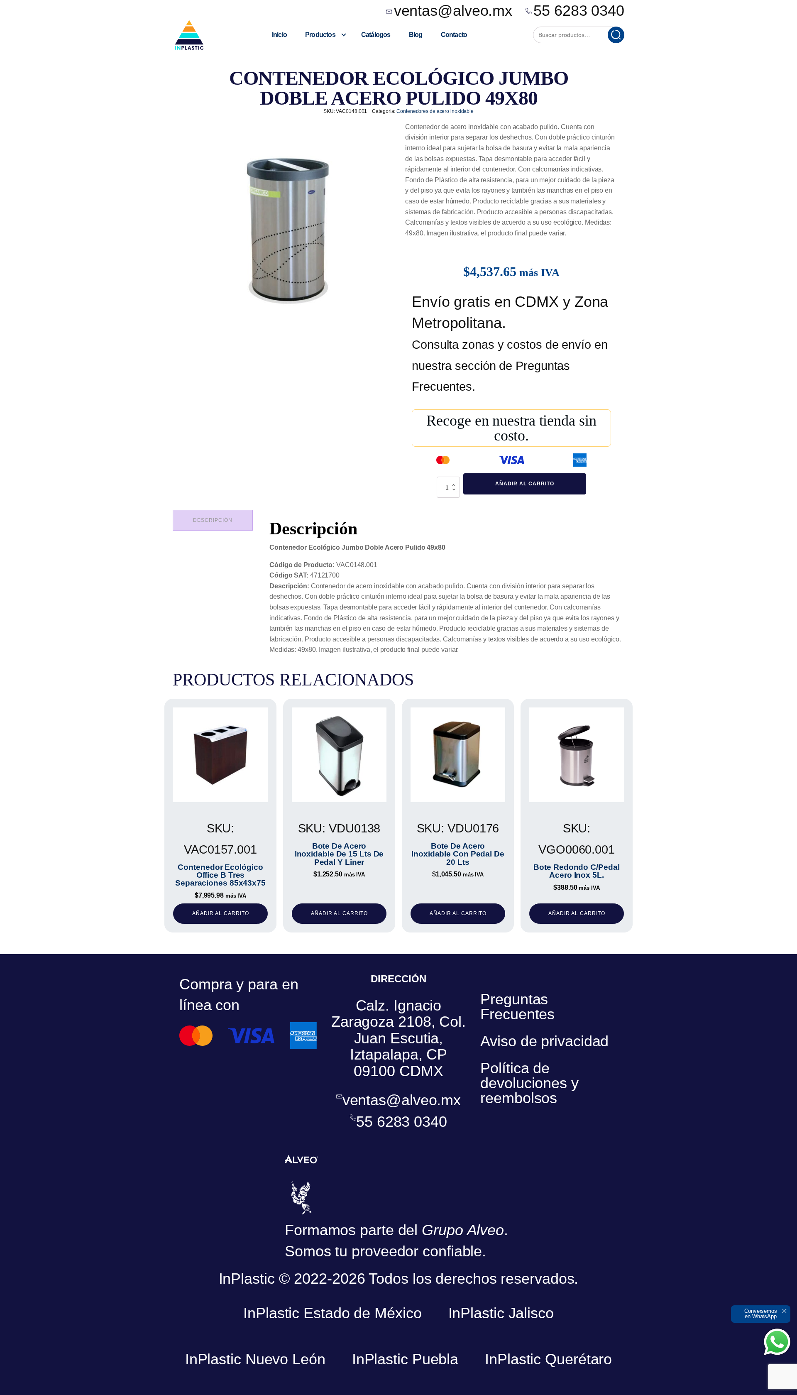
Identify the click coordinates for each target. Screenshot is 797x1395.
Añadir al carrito (524, 484)
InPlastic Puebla (405, 1359)
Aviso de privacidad (544, 1041)
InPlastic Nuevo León (255, 1359)
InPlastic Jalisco (501, 1313)
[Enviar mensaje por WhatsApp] (777, 1342)
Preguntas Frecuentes (517, 1007)
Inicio (279, 34)
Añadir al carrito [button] (220, 913)
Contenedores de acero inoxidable (435, 111)
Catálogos (376, 34)
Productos (320, 34)
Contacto (454, 34)
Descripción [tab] (212, 520)
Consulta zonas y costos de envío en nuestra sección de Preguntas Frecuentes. (510, 365)
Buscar (616, 35)
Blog (416, 34)
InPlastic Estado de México (332, 1313)
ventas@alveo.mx (453, 10)
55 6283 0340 (578, 10)
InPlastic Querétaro (548, 1359)
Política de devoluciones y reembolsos (529, 1083)
